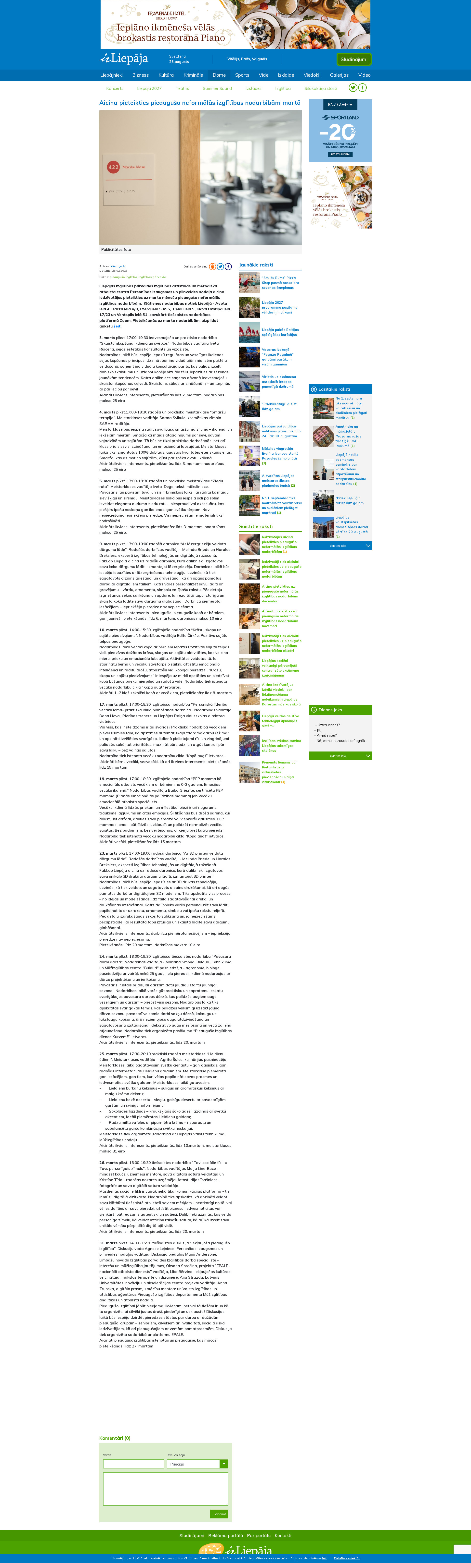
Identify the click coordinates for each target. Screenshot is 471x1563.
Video (364, 75)
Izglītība (283, 88)
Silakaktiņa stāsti (321, 88)
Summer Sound (217, 88)
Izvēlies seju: (176, 1455)
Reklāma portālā (225, 1535)
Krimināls (193, 75)
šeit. (324, 1558)
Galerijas (339, 75)
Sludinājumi (354, 59)
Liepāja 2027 (149, 88)
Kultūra (166, 75)
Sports (242, 75)
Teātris (182, 88)
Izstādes (254, 88)
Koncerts (114, 88)
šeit (117, 326)
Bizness (140, 75)
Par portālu (259, 1535)
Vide (263, 75)
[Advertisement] (165, 1392)
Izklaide (286, 75)
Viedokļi (312, 75)
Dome (219, 75)
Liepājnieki (111, 75)
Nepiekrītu (352, 1558)
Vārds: (107, 1455)
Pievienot (219, 1514)
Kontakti (283, 1535)
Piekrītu (339, 1558)
